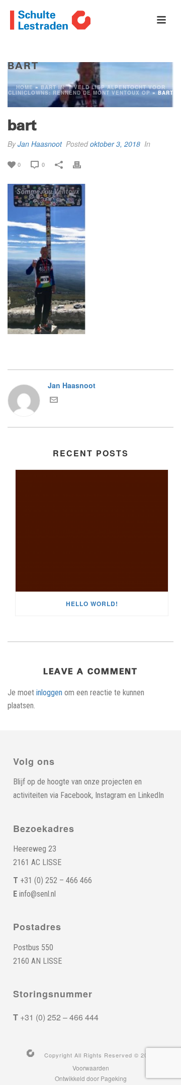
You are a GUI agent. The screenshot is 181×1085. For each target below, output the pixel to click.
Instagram (110, 795)
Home (24, 87)
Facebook (76, 795)
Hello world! (92, 603)
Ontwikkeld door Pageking (91, 1078)
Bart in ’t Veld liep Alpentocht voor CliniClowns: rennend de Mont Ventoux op (86, 90)
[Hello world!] (92, 531)
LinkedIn (151, 795)
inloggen (49, 692)
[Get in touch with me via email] (54, 401)
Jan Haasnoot (40, 144)
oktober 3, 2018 (115, 144)
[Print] (82, 164)
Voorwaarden (90, 1068)
